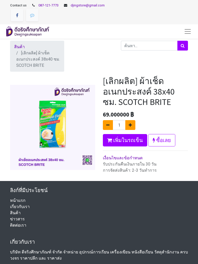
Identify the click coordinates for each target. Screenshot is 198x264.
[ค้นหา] (182, 46)
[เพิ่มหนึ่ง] (130, 125)
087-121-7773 (48, 5)
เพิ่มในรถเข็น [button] (127, 140)
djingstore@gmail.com (88, 5)
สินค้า (19, 46)
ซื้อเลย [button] (163, 140)
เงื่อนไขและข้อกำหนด (123, 157)
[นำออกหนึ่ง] (108, 125)
